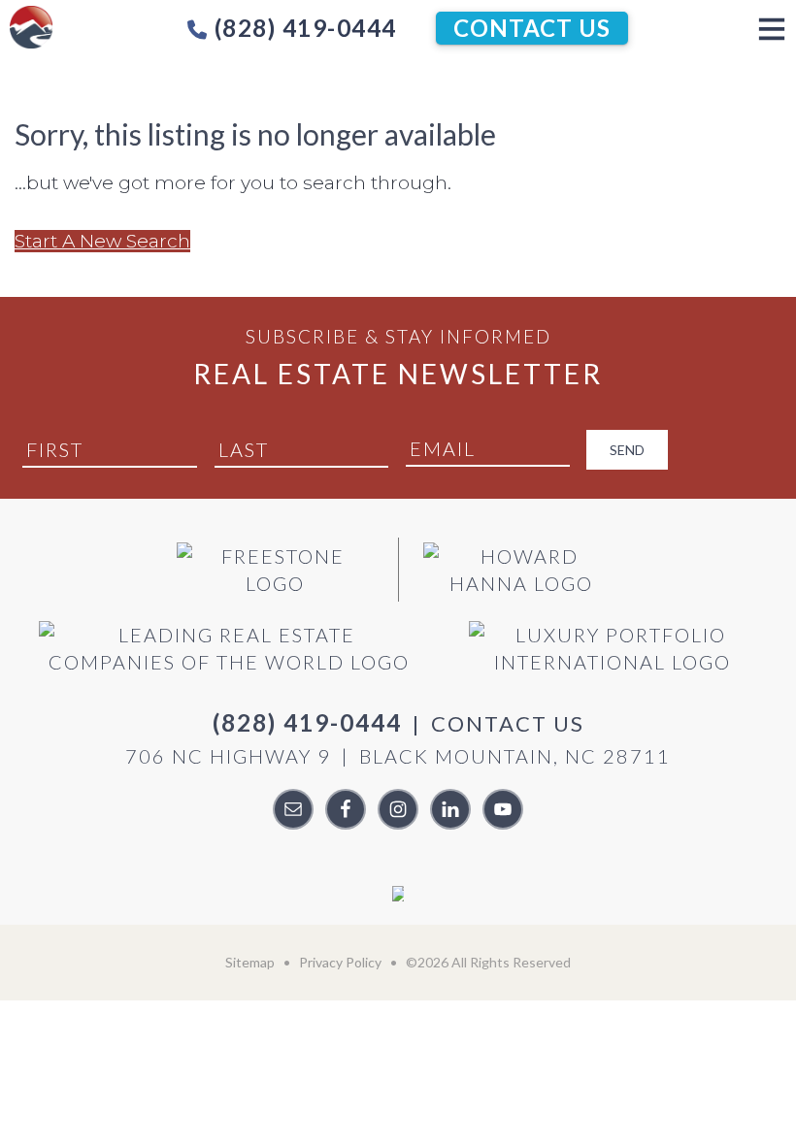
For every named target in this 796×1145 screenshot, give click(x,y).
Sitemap (250, 962)
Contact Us (532, 28)
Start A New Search (102, 241)
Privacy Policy (340, 962)
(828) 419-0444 (302, 28)
